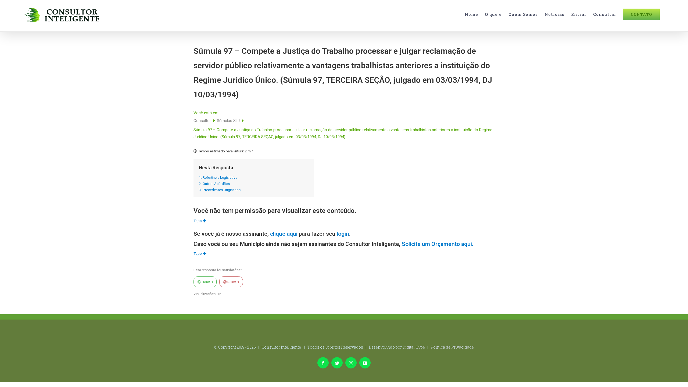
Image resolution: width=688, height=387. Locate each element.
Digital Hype (414, 347)
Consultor (203, 120)
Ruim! (233, 282)
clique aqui (284, 234)
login (343, 234)
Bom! (207, 282)
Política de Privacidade (452, 347)
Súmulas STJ (229, 120)
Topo (198, 220)
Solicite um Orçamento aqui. (437, 244)
